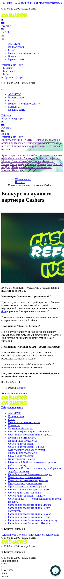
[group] (32, 144)
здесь (54, 373)
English (5, 32)
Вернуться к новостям (14, 393)
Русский (6, 25)
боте (3, 311)
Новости (22, 387)
